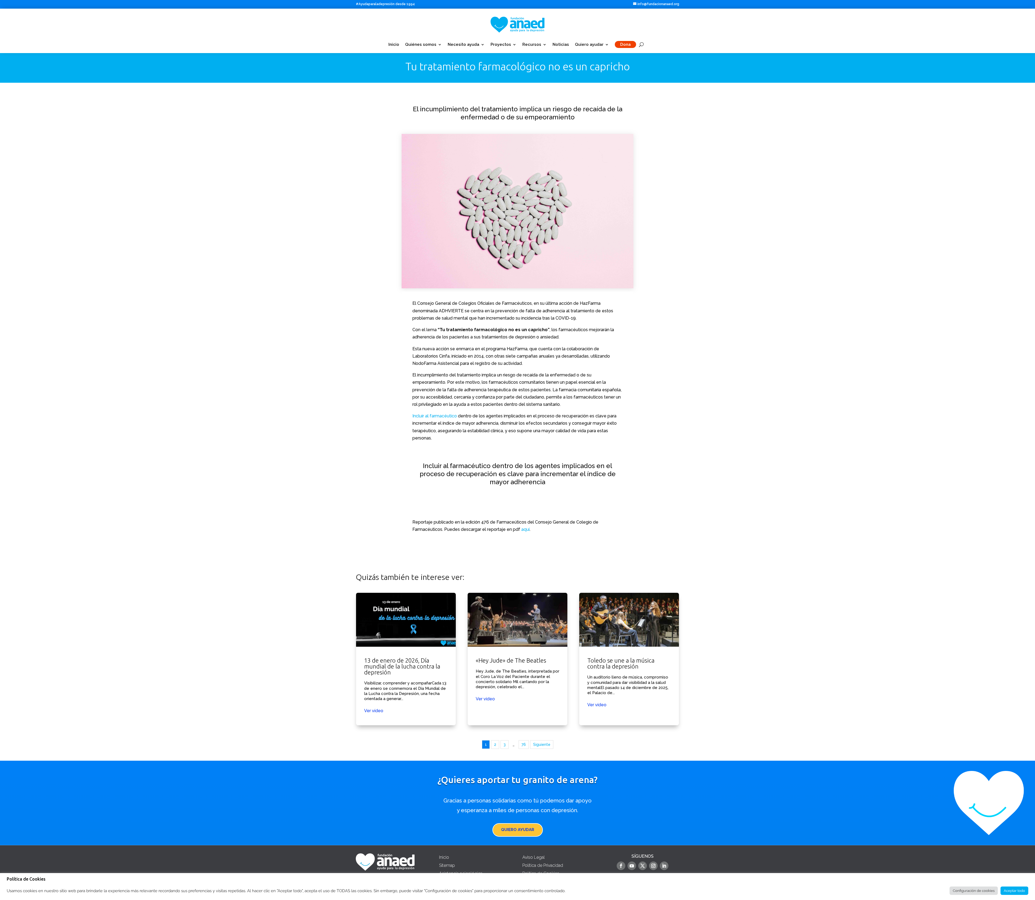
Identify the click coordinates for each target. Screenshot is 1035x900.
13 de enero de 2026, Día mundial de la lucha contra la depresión (406, 659)
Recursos (531, 44)
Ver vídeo (373, 710)
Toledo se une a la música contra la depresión (629, 659)
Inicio (393, 44)
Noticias (561, 44)
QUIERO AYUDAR (517, 829)
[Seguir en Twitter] (642, 865)
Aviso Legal (533, 857)
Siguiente (541, 744)
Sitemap (447, 865)
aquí (525, 529)
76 (524, 744)
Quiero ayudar (589, 44)
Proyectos (501, 44)
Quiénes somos (420, 44)
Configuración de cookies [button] (974, 891)
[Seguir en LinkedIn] (664, 865)
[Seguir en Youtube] (631, 865)
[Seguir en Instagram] (653, 865)
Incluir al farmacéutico (434, 415)
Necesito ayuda (463, 44)
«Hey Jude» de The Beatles (517, 659)
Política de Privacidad (542, 865)
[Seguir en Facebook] (621, 865)
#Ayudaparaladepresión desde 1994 (385, 4)
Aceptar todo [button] (1014, 891)
